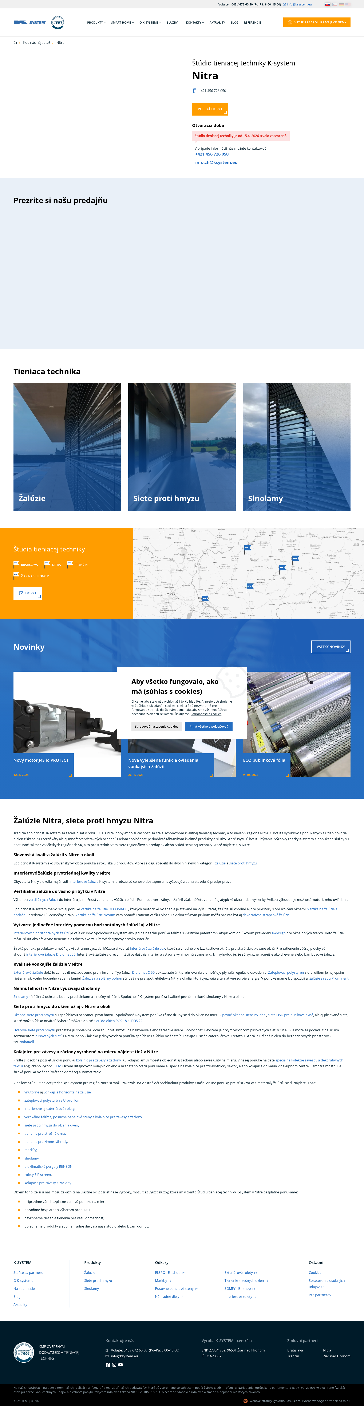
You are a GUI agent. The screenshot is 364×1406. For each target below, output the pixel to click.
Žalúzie (32, 498)
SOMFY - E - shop (238, 1288)
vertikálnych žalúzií (43, 899)
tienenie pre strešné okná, (45, 1133)
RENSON (65, 1166)
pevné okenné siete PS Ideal (244, 1015)
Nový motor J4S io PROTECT (41, 760)
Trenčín (81, 565)
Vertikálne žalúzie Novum (95, 915)
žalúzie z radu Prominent (329, 978)
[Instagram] (114, 1364)
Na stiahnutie (24, 1288)
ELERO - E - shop (168, 1272)
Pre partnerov (320, 1295)
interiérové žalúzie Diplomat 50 (50, 954)
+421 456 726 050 (212, 154)
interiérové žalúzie (83, 881)
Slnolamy (265, 498)
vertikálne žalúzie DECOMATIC (104, 909)
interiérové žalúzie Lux (147, 948)
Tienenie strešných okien (245, 1280)
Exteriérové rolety (239, 1272)
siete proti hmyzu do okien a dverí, (51, 1125)
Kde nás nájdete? (36, 42)
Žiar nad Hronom (35, 576)
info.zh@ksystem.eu (216, 162)
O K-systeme (23, 1280)
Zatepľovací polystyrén (286, 972)
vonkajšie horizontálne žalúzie (67, 1092)
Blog (16, 1296)
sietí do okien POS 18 (110, 1021)
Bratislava (29, 565)
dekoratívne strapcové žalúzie (266, 915)
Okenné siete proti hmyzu (33, 1015)
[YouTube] (120, 1364)
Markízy (161, 1280)
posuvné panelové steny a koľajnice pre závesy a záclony (97, 1117)
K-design (279, 933)
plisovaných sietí (48, 1036)
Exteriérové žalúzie (28, 972)
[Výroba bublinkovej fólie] (297, 724)
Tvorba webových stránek (320, 1401)
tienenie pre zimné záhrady (45, 1141)
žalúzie (220, 863)
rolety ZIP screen (37, 1174)
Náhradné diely (167, 1296)
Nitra (56, 565)
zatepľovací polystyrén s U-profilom (52, 1100)
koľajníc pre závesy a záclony (98, 1060)
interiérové (33, 1108)
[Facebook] (108, 1364)
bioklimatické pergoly (41, 1166)
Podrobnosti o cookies (206, 714)
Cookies (315, 1272)
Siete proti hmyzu (166, 498)
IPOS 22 (136, 1021)
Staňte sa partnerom (30, 1272)
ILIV (58, 1066)
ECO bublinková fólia (264, 760)
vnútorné (31, 1092)
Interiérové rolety (239, 1296)
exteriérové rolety (60, 1108)
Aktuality (20, 1304)
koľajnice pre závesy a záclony (47, 1183)
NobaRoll (26, 1042)
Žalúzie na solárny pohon (102, 978)
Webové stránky (261, 1401)
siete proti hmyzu (243, 863)
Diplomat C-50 (143, 972)
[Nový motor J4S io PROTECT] (67, 724)
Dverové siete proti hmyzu (34, 1030)
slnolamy (31, 1158)
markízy (30, 1150)
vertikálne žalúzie (37, 1117)
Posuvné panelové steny (174, 1288)
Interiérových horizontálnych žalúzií (41, 933)
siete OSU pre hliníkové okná (290, 1015)
